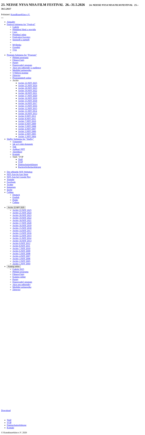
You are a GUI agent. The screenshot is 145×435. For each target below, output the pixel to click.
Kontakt (10, 428)
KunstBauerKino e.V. (20, 14)
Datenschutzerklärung (16, 425)
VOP (9, 422)
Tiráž (9, 420)
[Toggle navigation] (2, 17)
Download (6, 410)
